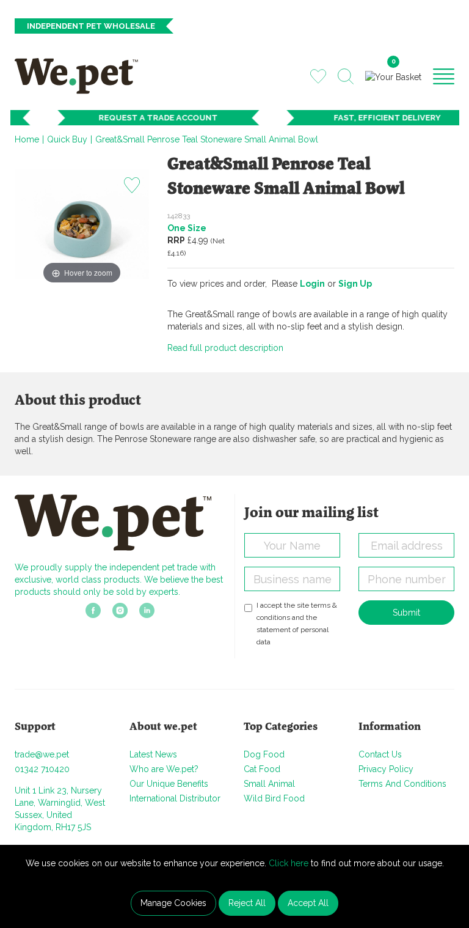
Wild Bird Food (274, 798)
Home (27, 139)
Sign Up (355, 284)
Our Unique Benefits (168, 784)
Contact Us (380, 754)
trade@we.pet (42, 754)
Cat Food (262, 769)
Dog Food (264, 754)
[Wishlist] (318, 76)
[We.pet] (81, 76)
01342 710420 (42, 769)
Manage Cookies (173, 903)
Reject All (247, 903)
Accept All (308, 903)
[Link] (93, 614)
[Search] (346, 76)
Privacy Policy (385, 769)
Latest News (153, 754)
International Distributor (174, 798)
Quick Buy (67, 139)
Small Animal (269, 784)
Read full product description (225, 348)
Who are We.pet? (163, 769)
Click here (288, 863)
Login (312, 284)
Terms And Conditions (402, 784)
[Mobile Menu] (443, 76)
